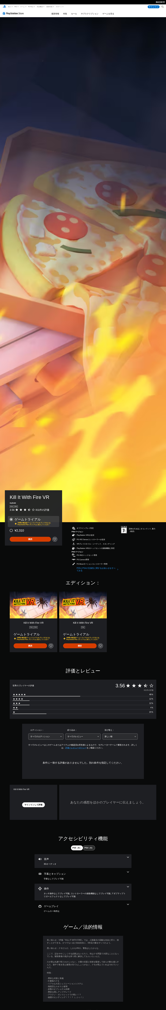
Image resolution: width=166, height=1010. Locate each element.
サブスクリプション (89, 13)
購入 (9, 7)
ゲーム (22, 7)
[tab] (77, 847)
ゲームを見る (108, 13)
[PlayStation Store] (14, 13)
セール (74, 13)
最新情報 (49, 7)
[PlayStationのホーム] (4, 6)
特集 (65, 13)
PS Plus (30, 7)
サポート (59, 7)
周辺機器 (40, 7)
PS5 (15, 7)
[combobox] (46, 737)
